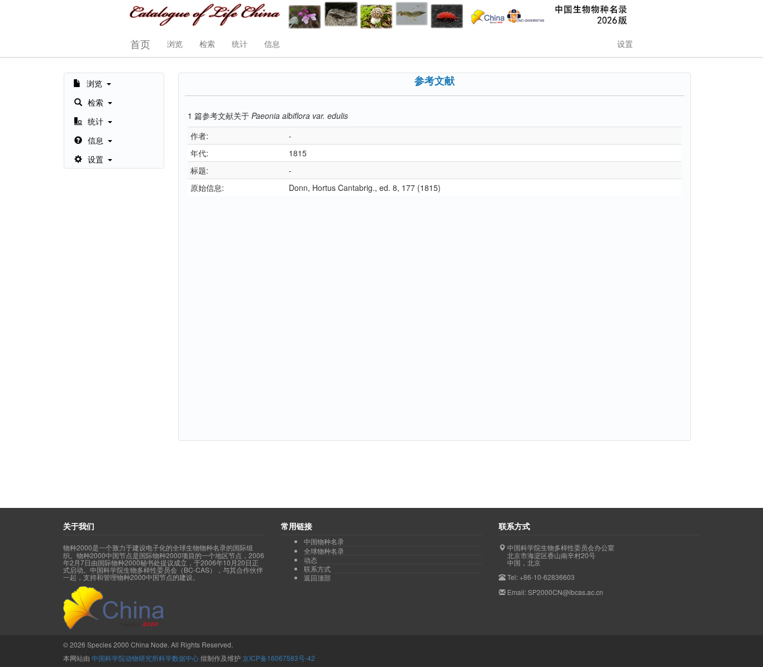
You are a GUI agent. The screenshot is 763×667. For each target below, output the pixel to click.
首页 (140, 43)
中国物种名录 (324, 541)
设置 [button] (625, 43)
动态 (310, 559)
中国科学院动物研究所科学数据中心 (145, 658)
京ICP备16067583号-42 (278, 658)
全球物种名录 (324, 550)
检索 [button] (207, 43)
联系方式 (317, 568)
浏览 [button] (175, 43)
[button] (92, 82)
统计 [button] (239, 43)
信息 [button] (272, 43)
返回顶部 (317, 577)
